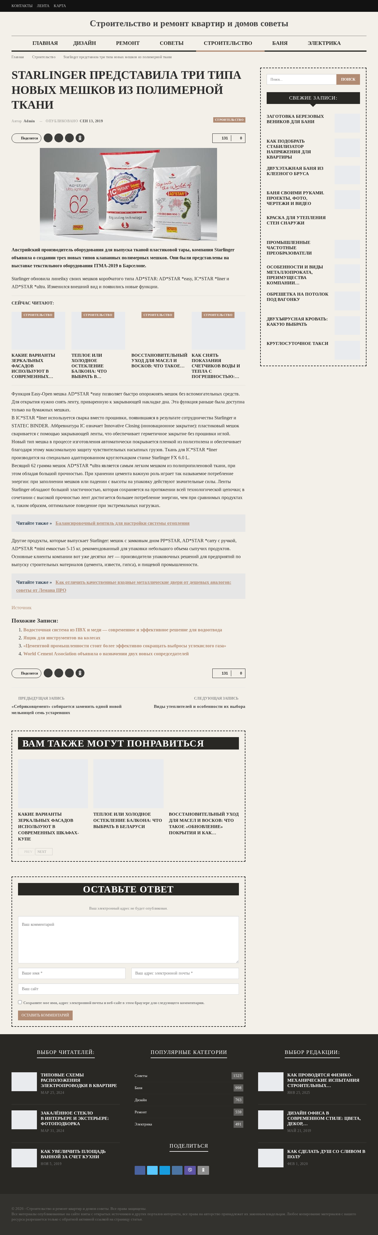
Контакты (22, 6)
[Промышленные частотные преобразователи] (347, 249)
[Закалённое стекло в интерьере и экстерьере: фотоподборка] (24, 1119)
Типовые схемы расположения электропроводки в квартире (79, 1080)
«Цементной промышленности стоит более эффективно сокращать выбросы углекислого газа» (124, 645)
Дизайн (84, 43)
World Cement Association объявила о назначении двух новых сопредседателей (106, 653)
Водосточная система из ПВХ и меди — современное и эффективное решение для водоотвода (122, 629)
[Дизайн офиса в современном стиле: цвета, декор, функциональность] (271, 1119)
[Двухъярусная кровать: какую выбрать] (347, 325)
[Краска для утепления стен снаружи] (347, 224)
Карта (60, 6)
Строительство (228, 43)
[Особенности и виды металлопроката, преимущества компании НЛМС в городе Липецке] (347, 273)
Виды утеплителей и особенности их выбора (199, 706)
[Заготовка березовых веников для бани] (347, 123)
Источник (22, 607)
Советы (172, 43)
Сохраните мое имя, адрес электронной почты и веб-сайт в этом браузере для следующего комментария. (113, 1003)
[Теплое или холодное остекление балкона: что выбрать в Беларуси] (98, 330)
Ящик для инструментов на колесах (61, 637)
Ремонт (128, 43)
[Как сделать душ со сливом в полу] (271, 1158)
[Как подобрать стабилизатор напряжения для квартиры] (347, 148)
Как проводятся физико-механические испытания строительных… (323, 1080)
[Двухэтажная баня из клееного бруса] (347, 175)
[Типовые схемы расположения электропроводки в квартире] (24, 1081)
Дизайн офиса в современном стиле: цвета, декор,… (324, 1118)
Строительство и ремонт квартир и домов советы (189, 23)
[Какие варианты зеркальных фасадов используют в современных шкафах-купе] (38, 330)
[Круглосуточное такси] (347, 350)
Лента (43, 6)
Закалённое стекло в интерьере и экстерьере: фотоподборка (75, 1118)
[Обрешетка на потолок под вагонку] (347, 300)
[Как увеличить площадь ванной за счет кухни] (24, 1158)
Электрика (324, 43)
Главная (45, 43)
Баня (280, 43)
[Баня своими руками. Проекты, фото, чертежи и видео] (347, 199)
